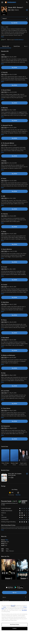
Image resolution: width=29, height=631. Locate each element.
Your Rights (24, 610)
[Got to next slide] (27, 457)
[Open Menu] (2, 2)
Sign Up (14, 592)
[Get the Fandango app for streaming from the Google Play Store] (19, 587)
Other (6, 540)
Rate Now (18, 495)
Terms (4, 607)
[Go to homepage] (10, 2)
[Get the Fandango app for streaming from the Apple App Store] (9, 587)
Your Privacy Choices (14, 624)
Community (11, 495)
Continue (14, 628)
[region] (14, 616)
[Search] (27, 2)
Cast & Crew (17, 46)
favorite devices (18, 39)
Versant (13, 605)
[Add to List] (27, 10)
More (2, 36)
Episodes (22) (5, 46)
